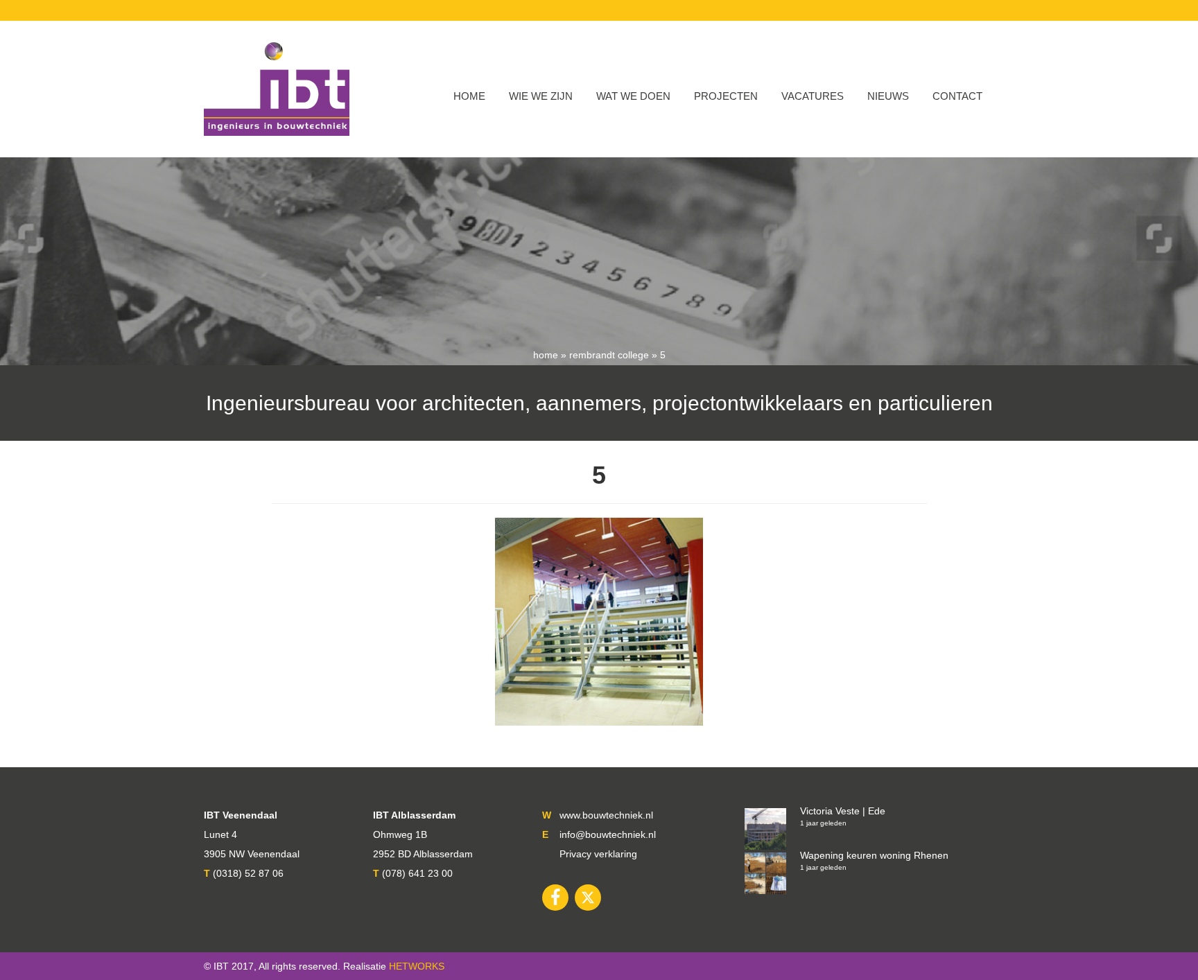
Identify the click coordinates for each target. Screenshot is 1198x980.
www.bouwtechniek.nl (606, 815)
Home (469, 96)
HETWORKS (416, 966)
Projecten (726, 96)
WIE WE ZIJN (541, 96)
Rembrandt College (609, 354)
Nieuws (888, 96)
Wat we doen (633, 96)
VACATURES (812, 96)
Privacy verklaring (598, 853)
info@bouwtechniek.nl (607, 834)
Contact (957, 96)
